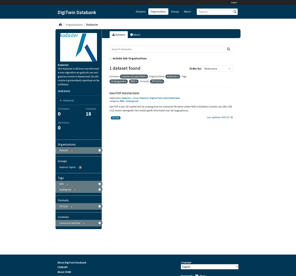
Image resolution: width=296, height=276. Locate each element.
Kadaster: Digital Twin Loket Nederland (160, 98)
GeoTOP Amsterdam (124, 93)
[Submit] (235, 11)
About (187, 11)
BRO (122, 101)
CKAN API (63, 267)
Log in (234, 2)
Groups (175, 11)
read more (64, 91)
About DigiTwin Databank (72, 262)
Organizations (158, 11)
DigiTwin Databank (77, 12)
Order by (195, 68)
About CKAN (64, 272)
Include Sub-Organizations (129, 58)
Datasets (141, 11)
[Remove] (145, 77)
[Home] (60, 24)
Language (186, 262)
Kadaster (92, 24)
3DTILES (115, 118)
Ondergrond (132, 101)
